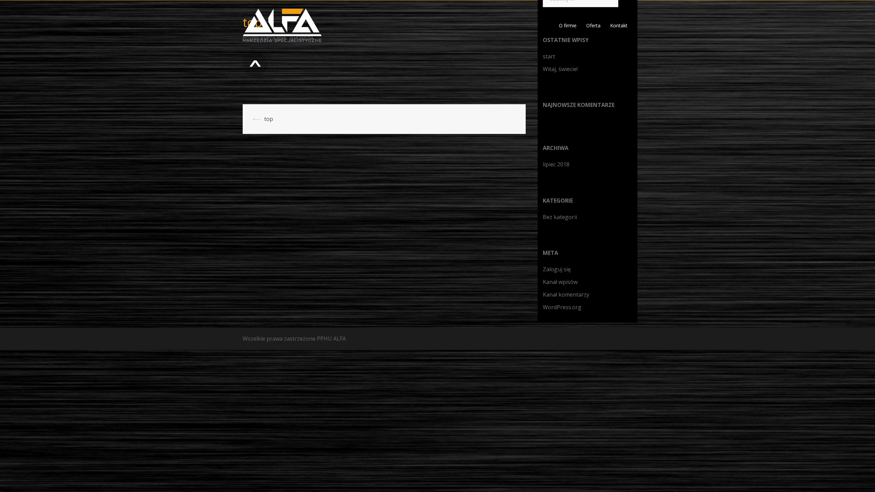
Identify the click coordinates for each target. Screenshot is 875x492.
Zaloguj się (557, 269)
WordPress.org (562, 307)
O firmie (568, 25)
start (549, 56)
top (268, 119)
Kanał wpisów (560, 282)
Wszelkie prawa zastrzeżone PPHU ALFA (294, 338)
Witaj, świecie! (560, 69)
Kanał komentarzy (566, 294)
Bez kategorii (560, 217)
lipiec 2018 (556, 164)
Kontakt (619, 25)
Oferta (593, 25)
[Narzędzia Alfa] (282, 25)
